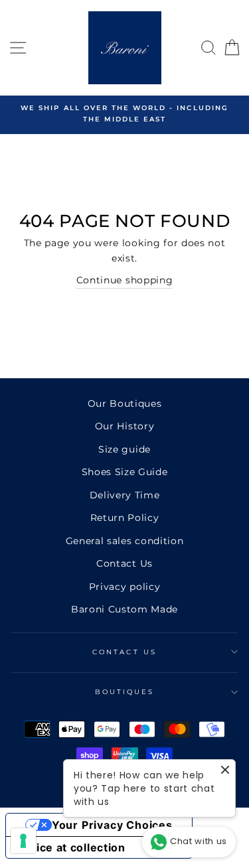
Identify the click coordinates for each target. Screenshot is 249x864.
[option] (124, 113)
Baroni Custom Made (124, 609)
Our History (124, 426)
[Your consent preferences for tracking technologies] (23, 840)
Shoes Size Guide (125, 472)
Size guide (124, 449)
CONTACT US (124, 652)
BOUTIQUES (125, 691)
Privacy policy (125, 586)
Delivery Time (125, 495)
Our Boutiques (125, 403)
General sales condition (125, 541)
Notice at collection (71, 847)
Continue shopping (124, 280)
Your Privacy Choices (112, 824)
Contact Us (124, 563)
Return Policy (124, 517)
